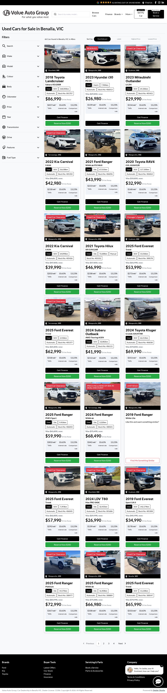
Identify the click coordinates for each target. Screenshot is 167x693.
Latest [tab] (119, 39)
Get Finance (62, 117)
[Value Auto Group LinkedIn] (163, 2)
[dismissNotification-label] (161, 665)
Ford (4, 667)
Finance (108, 14)
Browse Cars (95, 14)
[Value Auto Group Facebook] (156, 2)
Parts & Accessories (94, 670)
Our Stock (48, 670)
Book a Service (156, 14)
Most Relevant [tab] (102, 39)
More (128, 14)
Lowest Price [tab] (152, 39)
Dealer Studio (159, 690)
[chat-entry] (158, 681)
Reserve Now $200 (62, 123)
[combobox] (71, 14)
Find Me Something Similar (142, 460)
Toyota (5, 674)
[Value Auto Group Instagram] (160, 2)
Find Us (148, 2)
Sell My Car (141, 14)
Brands (117, 14)
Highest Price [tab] (135, 39)
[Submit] (55, 14)
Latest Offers (49, 667)
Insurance (48, 677)
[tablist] (127, 39)
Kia (3, 670)
